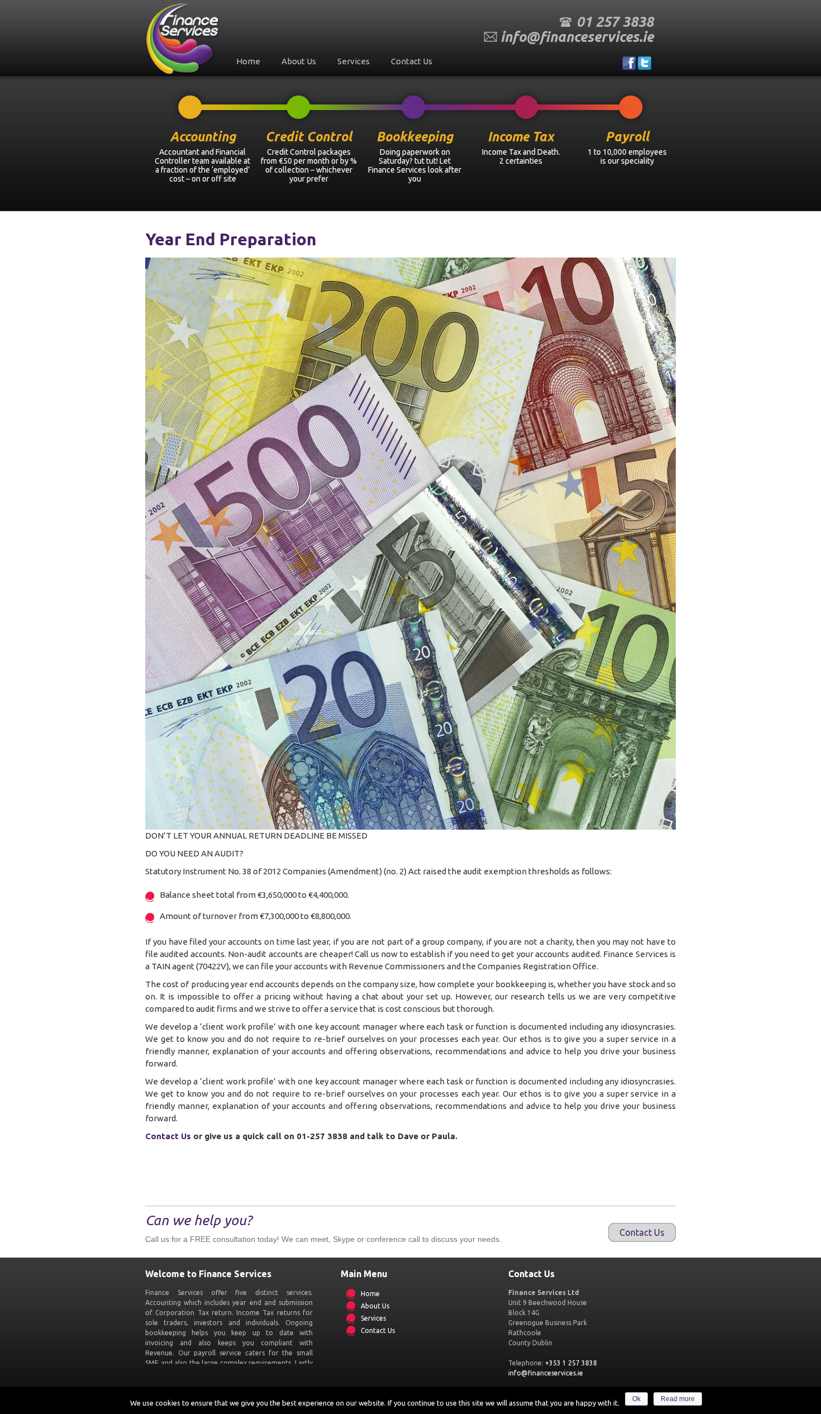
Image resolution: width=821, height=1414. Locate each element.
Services (353, 61)
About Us (298, 61)
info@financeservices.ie (576, 37)
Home (248, 61)
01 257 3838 (614, 22)
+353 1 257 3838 (571, 1363)
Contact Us (411, 61)
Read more (678, 1399)
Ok (636, 1399)
